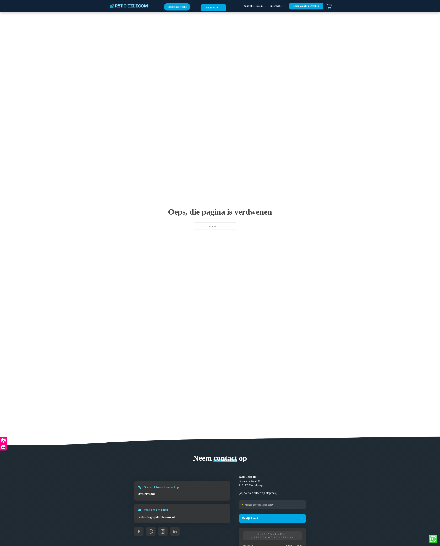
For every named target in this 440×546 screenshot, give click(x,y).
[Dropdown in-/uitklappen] (220, 8)
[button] (272, 518)
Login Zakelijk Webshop (306, 6)
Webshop (212, 7)
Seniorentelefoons (177, 6)
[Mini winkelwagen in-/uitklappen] (329, 6)
